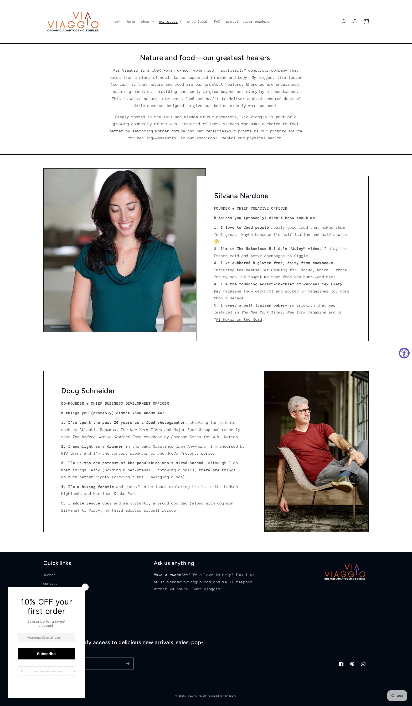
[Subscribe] (127, 663)
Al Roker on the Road (239, 319)
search (49, 575)
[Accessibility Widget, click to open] (404, 353)
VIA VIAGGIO (197, 696)
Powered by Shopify (222, 696)
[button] (147, 21)
